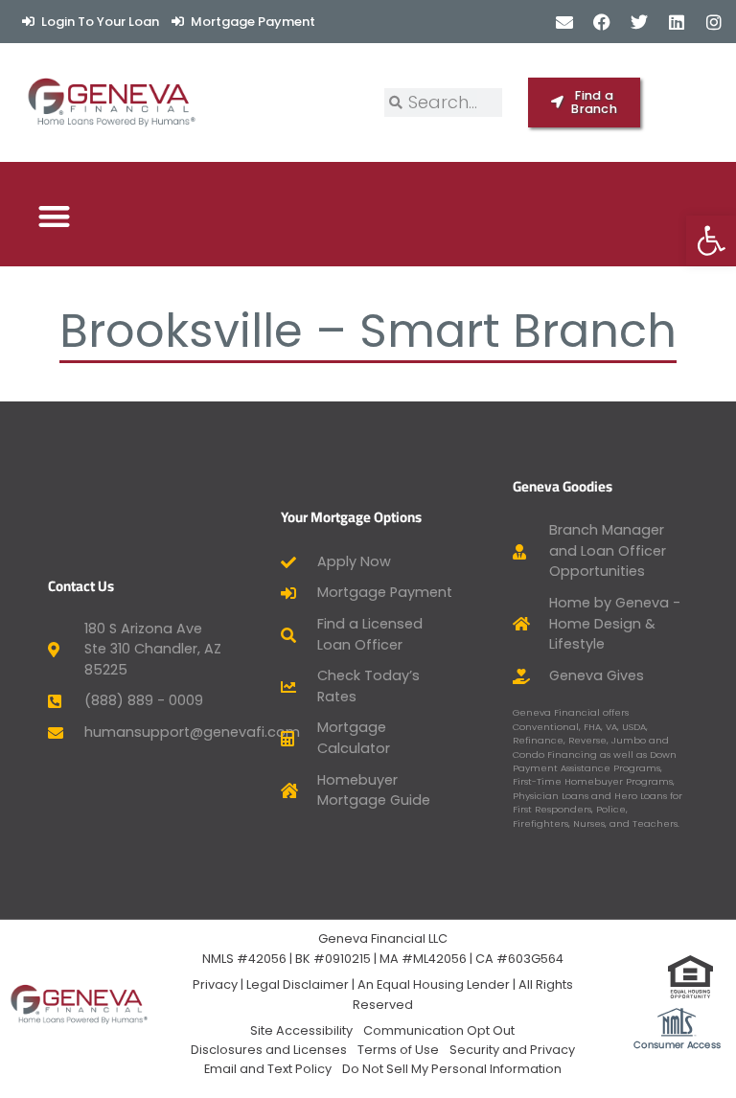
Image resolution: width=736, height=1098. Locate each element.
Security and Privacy (512, 1049)
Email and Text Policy (268, 1069)
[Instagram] (714, 22)
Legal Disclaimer (297, 984)
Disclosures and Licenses (269, 1049)
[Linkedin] (677, 22)
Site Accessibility (301, 1030)
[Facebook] (601, 22)
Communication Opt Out (439, 1030)
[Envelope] (564, 22)
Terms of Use (398, 1049)
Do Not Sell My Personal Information (452, 1069)
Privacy (215, 984)
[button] (54, 216)
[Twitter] (639, 22)
